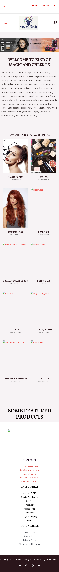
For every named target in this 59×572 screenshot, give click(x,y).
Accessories (29, 508)
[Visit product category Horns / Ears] (43, 260)
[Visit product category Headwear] (43, 208)
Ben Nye (29, 500)
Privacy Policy (29, 540)
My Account (29, 532)
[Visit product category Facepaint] (15, 309)
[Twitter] (39, 565)
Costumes (29, 512)
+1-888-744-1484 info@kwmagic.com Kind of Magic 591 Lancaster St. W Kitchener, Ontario (29, 474)
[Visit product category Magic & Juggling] (43, 309)
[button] (4, 6)
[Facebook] (33, 565)
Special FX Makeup (29, 497)
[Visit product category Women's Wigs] (15, 208)
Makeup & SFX (29, 493)
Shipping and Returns (29, 544)
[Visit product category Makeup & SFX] (15, 156)
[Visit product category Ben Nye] (43, 156)
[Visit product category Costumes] (43, 357)
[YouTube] (20, 565)
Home (30, 520)
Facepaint (29, 504)
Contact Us (29, 536)
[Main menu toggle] (6, 23)
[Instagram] (26, 565)
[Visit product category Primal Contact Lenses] (15, 260)
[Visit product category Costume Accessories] (15, 357)
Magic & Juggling (29, 516)
